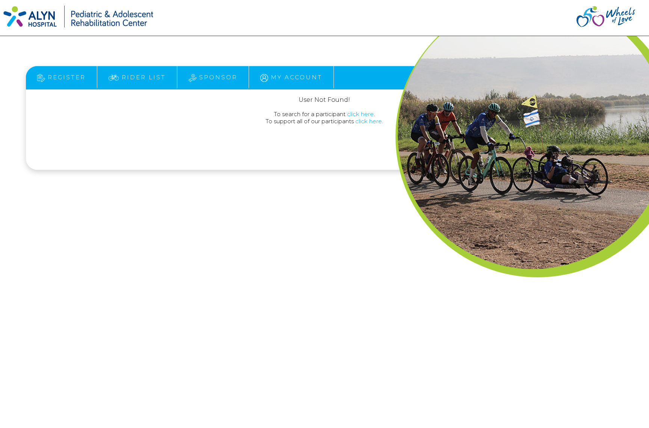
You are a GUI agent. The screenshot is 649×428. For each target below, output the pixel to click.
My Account (295, 77)
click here (360, 114)
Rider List (142, 77)
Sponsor (216, 77)
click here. (369, 121)
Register (65, 77)
